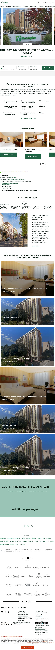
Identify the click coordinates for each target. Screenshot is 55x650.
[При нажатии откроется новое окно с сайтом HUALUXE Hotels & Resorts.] (39, 576)
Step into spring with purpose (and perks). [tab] (15, 207)
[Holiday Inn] (5, 2)
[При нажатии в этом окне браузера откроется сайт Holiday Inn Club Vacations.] (37, 594)
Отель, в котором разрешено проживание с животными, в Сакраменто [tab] (26, 205)
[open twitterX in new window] (31, 526)
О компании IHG (21, 611)
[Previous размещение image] (40, 164)
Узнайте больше (40, 629)
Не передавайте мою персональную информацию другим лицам (42, 618)
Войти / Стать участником (44, 2)
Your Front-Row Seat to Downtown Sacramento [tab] (4, 207)
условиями (44, 641)
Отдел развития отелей (41, 612)
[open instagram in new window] (27, 526)
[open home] (2, 550)
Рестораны (26, 6)
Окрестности (33, 6)
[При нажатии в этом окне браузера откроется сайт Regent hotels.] (18, 567)
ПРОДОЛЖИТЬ (27, 647)
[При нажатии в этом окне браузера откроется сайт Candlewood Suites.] (46, 594)
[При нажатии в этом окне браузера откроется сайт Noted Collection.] (16, 576)
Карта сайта (21, 620)
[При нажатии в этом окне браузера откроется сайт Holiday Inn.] (37, 585)
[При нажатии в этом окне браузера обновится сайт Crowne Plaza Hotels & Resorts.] (9, 585)
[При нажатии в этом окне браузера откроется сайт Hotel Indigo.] (8, 576)
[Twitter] (5, 611)
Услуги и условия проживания (13, 6)
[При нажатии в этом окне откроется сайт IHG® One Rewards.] (27, 601)
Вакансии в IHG (39, 611)
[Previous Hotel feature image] (25, 45)
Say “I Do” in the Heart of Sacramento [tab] (48, 207)
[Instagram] (8, 611)
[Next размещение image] (46, 164)
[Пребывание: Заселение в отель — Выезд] (8, 69)
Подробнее (35, 246)
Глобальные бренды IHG (24, 612)
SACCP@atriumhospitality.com (16, 179)
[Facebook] (2, 611)
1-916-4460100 (12, 177)
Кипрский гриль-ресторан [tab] (36, 207)
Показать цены (48, 67)
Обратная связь (39, 621)
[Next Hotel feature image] (30, 45)
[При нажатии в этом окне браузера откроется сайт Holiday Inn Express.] (27, 585)
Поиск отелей (39, 614)
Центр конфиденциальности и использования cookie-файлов (25, 618)
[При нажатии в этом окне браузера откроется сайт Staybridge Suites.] (27, 594)
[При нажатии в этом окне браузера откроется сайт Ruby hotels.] (31, 576)
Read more (12, 95)
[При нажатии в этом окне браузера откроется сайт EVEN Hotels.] (18, 585)
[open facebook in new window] (23, 526)
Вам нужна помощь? (23, 614)
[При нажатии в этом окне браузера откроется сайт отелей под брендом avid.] (9, 594)
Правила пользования (23, 616)
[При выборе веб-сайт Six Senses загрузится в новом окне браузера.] (9, 567)
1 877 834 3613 (17, 624)
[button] (53, 2)
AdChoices (38, 616)
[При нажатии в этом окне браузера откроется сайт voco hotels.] (24, 576)
